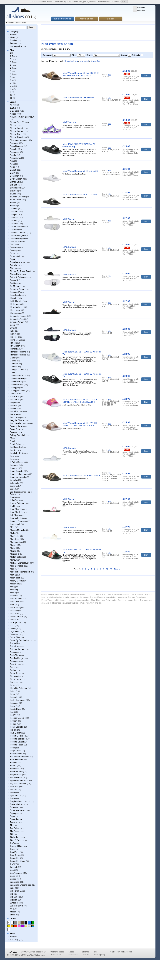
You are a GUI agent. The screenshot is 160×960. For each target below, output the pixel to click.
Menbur (13, 560)
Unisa (12, 876)
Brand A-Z (84, 61)
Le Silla (13, 480)
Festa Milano (16, 340)
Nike (24, 23)
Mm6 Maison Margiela (20, 572)
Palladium (14, 646)
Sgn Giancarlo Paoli (19, 780)
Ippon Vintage (16, 417)
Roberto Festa (16, 745)
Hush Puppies (16, 411)
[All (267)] (8, 922)
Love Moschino (17, 509)
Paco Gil (14, 643)
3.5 (11, 62)
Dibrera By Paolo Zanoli (20, 271)
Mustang (14, 590)
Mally (12, 533)
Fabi (12, 331)
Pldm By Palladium (18, 688)
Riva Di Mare (16, 733)
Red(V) (13, 715)
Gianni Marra (16, 381)
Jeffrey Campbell (17, 435)
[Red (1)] (15, 926)
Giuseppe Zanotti (17, 390)
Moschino (14, 584)
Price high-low (71, 61)
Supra (12, 816)
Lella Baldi (14, 483)
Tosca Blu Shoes (17, 861)
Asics (12, 167)
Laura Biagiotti (16, 471)
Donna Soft (15, 280)
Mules (12, 37)
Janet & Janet (16, 426)
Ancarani (14, 143)
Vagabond (14, 882)
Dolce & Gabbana (18, 277)
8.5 (11, 89)
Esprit (12, 325)
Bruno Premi (15, 200)
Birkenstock (15, 188)
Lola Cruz (14, 500)
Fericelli (13, 337)
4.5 (11, 68)
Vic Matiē (14, 897)
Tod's (12, 843)
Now (12, 619)
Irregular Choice (17, 420)
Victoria (13, 900)
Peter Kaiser (15, 673)
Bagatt (13, 170)
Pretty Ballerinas (17, 700)
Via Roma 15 (16, 891)
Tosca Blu (14, 858)
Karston (13, 450)
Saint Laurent (16, 754)
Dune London (16, 295)
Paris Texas (15, 655)
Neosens (14, 595)
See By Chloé (16, 771)
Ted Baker (14, 828)
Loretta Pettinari (17, 503)
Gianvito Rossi (16, 384)
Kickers (13, 459)
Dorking (13, 283)
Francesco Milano (18, 352)
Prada (12, 694)
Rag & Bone (15, 709)
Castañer (14, 223)
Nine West (14, 613)
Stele (12, 798)
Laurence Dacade (18, 477)
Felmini (13, 334)
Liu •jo (13, 497)
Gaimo (13, 361)
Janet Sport (15, 429)
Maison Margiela (17, 530)
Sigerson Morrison (18, 783)
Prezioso (14, 703)
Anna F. (13, 149)
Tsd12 (12, 864)
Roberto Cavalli (17, 742)
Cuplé (12, 259)
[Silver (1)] (29, 926)
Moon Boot (15, 578)
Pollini (12, 691)
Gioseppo (14, 387)
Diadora (13, 268)
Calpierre (14, 211)
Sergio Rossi (16, 774)
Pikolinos (14, 682)
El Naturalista (16, 307)
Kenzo (13, 456)
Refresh (13, 721)
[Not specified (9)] (8, 929)
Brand (13, 102)
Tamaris (13, 822)
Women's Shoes (13, 23)
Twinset (13, 867)
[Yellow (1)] (8, 926)
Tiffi (11, 834)
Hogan (13, 402)
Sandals (13, 40)
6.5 (11, 80)
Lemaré (13, 486)
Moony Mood (16, 581)
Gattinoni (14, 364)
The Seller (14, 831)
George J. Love (17, 369)
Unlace (13, 879)
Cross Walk (15, 256)
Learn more (116, 2)
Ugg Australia (16, 873)
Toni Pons (14, 852)
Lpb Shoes (15, 515)
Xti (11, 909)
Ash (12, 164)
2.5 (11, 56)
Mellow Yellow (16, 557)
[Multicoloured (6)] (33, 926)
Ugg (12, 870)
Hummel (14, 405)
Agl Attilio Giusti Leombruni (22, 117)
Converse (14, 247)
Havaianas (15, 396)
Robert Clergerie (17, 736)
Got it (124, 2)
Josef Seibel (15, 444)
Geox (12, 372)
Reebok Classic (17, 718)
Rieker (13, 730)
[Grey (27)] (15, 922)
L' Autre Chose (16, 462)
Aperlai (13, 155)
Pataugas (14, 661)
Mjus (12, 569)
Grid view (141, 10)
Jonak (12, 441)
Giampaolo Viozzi (18, 375)
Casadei (13, 220)
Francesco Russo (18, 355)
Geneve (13, 367)
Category (14, 31)
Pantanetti (14, 652)
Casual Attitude (17, 226)
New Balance (16, 598)
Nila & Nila (15, 607)
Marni (12, 548)
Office (12, 628)
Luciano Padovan (18, 521)
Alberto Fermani (17, 131)
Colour (13, 918)
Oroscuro (14, 634)
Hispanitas (15, 399)
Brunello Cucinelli (18, 197)
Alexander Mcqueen (19, 140)
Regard (13, 724)
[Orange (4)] (12, 926)
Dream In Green (17, 289)
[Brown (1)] (22, 922)
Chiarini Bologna (17, 238)
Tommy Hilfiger (17, 846)
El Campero (15, 304)
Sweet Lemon (16, 819)
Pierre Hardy (15, 679)
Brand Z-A (95, 61)
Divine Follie (15, 274)
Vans (12, 888)
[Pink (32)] (19, 926)
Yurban (13, 912)
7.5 (11, 86)
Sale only (14, 939)
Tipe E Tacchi (16, 840)
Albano (13, 125)
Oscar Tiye (15, 637)
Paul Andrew (15, 664)
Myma (13, 593)
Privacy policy (99, 955)
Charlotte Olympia (18, 232)
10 (11, 95)
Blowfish (14, 191)
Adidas (13, 114)
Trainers (13, 43)
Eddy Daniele (16, 301)
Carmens (14, 217)
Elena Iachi (15, 310)
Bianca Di (14, 182)
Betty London (16, 179)
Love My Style (16, 512)
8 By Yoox (14, 111)
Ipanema (14, 414)
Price (12, 933)
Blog (96, 952)
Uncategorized (16, 46)
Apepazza (14, 152)
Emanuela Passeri (18, 316)
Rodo (12, 748)
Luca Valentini (16, 518)
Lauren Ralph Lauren (19, 474)
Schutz (13, 765)
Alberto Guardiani (18, 137)
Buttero (13, 205)
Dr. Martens (15, 286)
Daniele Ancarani (17, 262)
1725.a (13, 108)
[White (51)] (12, 922)
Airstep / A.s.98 (17, 122)
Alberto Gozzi (16, 134)
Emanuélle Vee (17, 319)
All (11, 105)
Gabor (12, 358)
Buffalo (13, 203)
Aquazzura (15, 158)
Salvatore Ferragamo (19, 757)
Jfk (11, 438)
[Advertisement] (98, 32)
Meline (13, 551)
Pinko (12, 685)
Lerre (12, 489)
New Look (14, 601)
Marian (13, 545)
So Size (13, 789)
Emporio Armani (17, 322)
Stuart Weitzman (17, 810)
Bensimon (14, 176)
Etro (12, 328)
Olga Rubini (15, 631)
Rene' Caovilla (16, 727)
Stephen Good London (20, 801)
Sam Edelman (16, 759)
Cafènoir (14, 208)
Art (11, 161)
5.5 (11, 74)
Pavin (12, 667)
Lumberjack (15, 524)
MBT (12, 527)
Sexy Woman (16, 777)
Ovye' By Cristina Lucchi (21, 640)
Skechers (14, 786)
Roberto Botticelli (17, 739)
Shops (71, 952)
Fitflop (13, 343)
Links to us (73, 955)
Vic (11, 894)
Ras (12, 712)
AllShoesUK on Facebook (121, 952)
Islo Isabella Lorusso (19, 423)
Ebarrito (13, 298)
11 (11, 98)
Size (12, 50)
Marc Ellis (14, 539)
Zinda (12, 915)
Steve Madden (16, 804)
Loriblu (13, 506)
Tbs (11, 825)
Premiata (14, 697)
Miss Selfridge (16, 566)
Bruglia (13, 194)
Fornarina (14, 349)
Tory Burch (15, 855)
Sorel (12, 792)
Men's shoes (55, 955)
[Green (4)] (33, 922)
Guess (13, 393)
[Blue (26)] (29, 922)
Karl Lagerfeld (16, 447)
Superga (14, 813)
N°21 (12, 625)
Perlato (13, 670)
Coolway (14, 250)
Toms (12, 849)
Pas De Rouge (16, 658)
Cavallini (14, 229)
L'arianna (14, 465)
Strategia (14, 807)
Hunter (13, 408)
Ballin (12, 173)
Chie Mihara (15, 241)
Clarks (13, 244)
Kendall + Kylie (17, 453)
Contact (85, 955)
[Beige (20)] (19, 922)
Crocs (12, 253)
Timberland (15, 837)
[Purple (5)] (22, 926)
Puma (12, 706)
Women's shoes (57, 952)
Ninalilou (14, 610)
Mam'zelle (14, 536)
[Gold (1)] (26, 926)
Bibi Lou (13, 185)
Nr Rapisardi (15, 622)
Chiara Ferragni (17, 235)
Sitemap (85, 952)
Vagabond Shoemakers (20, 885)
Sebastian (14, 768)
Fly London (15, 346)
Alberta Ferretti (16, 128)
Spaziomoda (15, 795)
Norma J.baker (16, 616)
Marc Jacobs (16, 542)
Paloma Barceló (17, 649)
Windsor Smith (16, 906)
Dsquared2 (15, 292)
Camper (13, 214)
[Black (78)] (26, 922)
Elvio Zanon (15, 313)
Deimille (13, 265)
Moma (13, 575)
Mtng (12, 587)
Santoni (13, 762)
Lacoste (13, 468)
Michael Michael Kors (20, 563)
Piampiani (14, 676)
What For (14, 903)
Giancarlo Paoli (17, 378)
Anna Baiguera (16, 146)
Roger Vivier (15, 751)
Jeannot (13, 432)
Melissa (13, 554)
